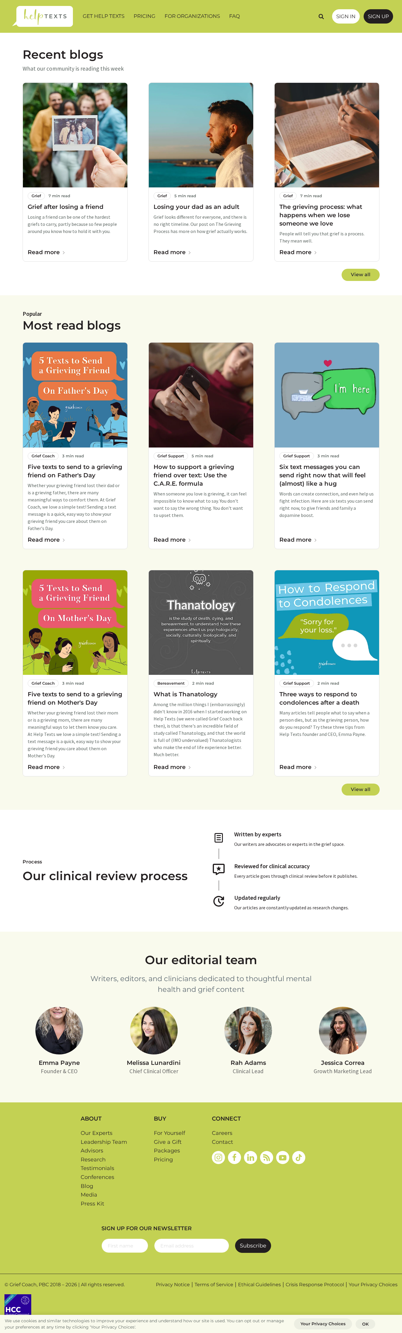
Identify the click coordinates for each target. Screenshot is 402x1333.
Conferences (97, 1177)
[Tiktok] (299, 1157)
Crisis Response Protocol (315, 1284)
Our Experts (96, 1133)
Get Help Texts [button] (103, 16)
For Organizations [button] (192, 16)
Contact (222, 1142)
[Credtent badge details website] (17, 1307)
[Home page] (42, 16)
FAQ (234, 16)
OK (365, 1324)
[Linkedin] (250, 1157)
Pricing (144, 16)
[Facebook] (234, 1157)
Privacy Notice (173, 1284)
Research (93, 1159)
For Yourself (169, 1133)
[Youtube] (283, 1157)
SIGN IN (346, 16)
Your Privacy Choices (373, 1284)
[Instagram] (218, 1157)
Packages (167, 1150)
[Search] (321, 16)
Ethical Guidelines (259, 1284)
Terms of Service (214, 1284)
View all (360, 274)
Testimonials (97, 1168)
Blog (87, 1186)
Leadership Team (104, 1142)
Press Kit (92, 1203)
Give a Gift (168, 1142)
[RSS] (266, 1157)
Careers (222, 1133)
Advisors (92, 1150)
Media (89, 1194)
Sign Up (378, 16)
